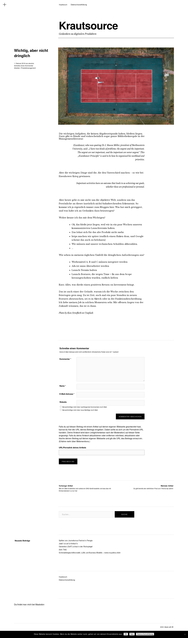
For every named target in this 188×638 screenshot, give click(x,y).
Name (62, 385)
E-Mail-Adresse (66, 393)
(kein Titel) (63, 549)
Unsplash (89, 313)
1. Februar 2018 (19, 63)
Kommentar (65, 359)
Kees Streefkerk (74, 313)
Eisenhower (78, 145)
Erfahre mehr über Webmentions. (74, 441)
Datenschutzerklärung (79, 4)
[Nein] (185, 634)
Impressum (63, 4)
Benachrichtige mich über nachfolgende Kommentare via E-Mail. (84, 407)
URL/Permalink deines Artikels (72, 447)
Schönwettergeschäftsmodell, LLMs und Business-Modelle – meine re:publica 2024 (89, 552)
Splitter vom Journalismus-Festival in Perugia (75, 540)
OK (126, 634)
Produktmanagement (28, 68)
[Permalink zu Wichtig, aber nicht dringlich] (116, 123)
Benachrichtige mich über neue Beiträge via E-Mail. (80, 410)
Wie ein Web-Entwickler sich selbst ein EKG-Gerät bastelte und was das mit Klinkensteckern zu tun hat (85, 488)
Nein (132, 634)
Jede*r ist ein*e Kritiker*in (68, 543)
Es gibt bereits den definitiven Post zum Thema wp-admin (153, 487)
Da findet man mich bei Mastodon (29, 604)
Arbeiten (17, 68)
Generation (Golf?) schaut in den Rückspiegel (75, 546)
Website (63, 402)
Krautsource (88, 25)
